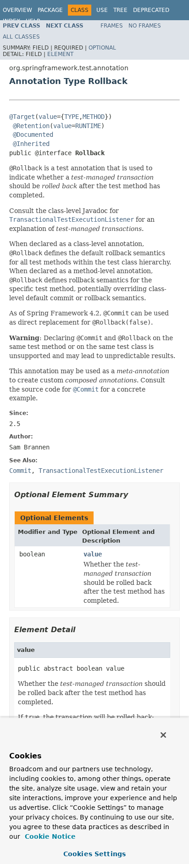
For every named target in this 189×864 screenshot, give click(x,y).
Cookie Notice (49, 836)
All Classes (21, 37)
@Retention (31, 125)
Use (102, 10)
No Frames (144, 25)
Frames (111, 25)
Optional (102, 48)
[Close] (163, 735)
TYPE (71, 116)
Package (50, 10)
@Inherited (31, 143)
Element (60, 54)
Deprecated (151, 10)
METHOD (94, 116)
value (48, 116)
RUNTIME (88, 125)
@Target (22, 116)
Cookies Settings (94, 854)
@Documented (33, 134)
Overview (17, 10)
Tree (120, 10)
